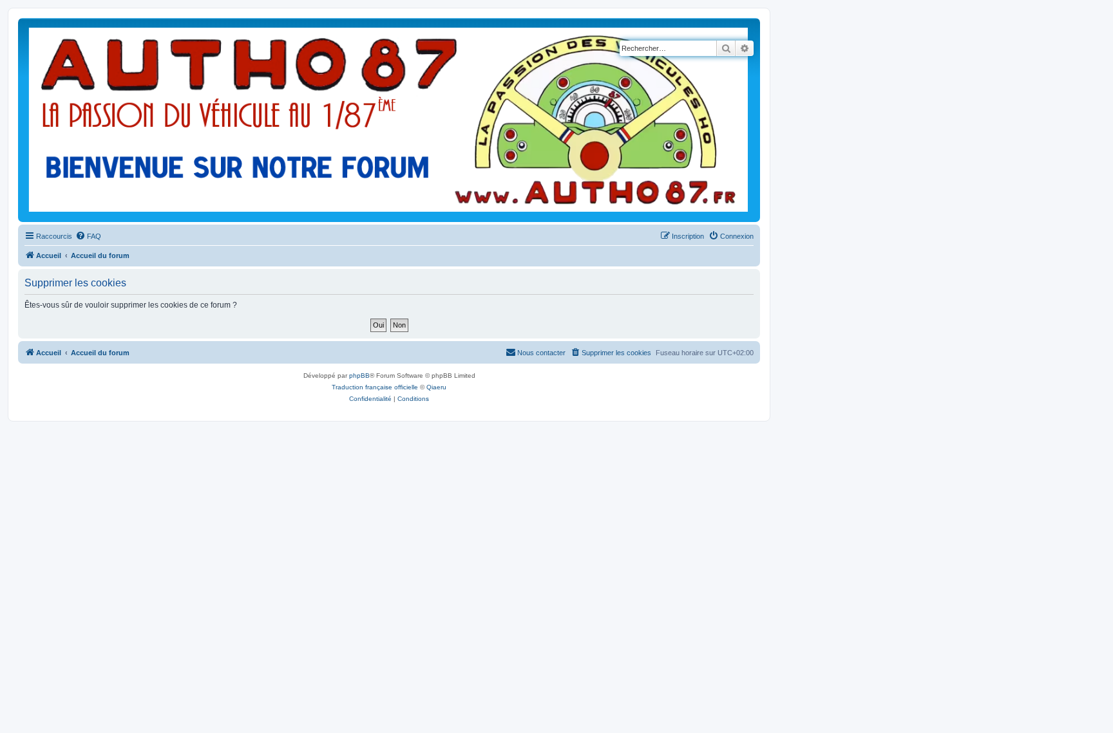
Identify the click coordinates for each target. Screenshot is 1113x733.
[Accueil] (388, 120)
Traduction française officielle (375, 387)
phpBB (359, 375)
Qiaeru (436, 387)
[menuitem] (88, 236)
